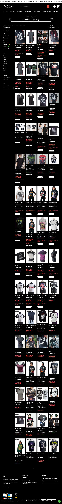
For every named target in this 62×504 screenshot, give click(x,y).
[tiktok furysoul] (8, 487)
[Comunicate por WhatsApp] (59, 501)
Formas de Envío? (37, 11)
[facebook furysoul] (5, 487)
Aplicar (12, 88)
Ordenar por (51, 25)
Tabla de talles (20, 11)
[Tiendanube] (27, 501)
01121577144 (25, 477)
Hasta (8, 85)
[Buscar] (48, 6)
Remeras (13, 25)
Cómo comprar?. (28, 11)
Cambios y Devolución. (46, 11)
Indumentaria (8, 25)
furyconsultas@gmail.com (28, 480)
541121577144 (25, 475)
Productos (12, 11)
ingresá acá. (43, 499)
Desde (4, 85)
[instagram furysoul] (3, 487)
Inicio (7, 11)
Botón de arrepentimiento (51, 499)
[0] (58, 6)
